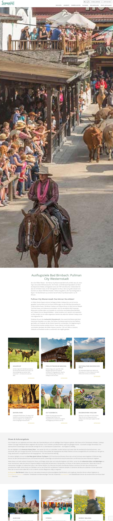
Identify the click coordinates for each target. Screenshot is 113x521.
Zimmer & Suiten (75, 5)
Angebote (66, 5)
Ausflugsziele (12, 472)
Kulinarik (85, 5)
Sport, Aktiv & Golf (106, 5)
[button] (107, 2)
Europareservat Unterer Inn (15, 474)
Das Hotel (59, 5)
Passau (10, 476)
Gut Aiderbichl (65, 474)
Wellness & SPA (94, 5)
